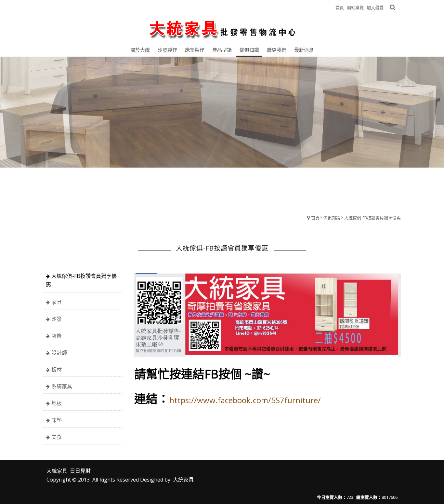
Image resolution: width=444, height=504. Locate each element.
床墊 (56, 420)
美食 (56, 437)
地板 (56, 403)
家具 (56, 302)
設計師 (59, 352)
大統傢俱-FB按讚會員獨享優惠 (372, 218)
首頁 (315, 218)
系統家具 (61, 386)
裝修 (56, 335)
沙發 (56, 318)
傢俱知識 (331, 218)
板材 (56, 369)
